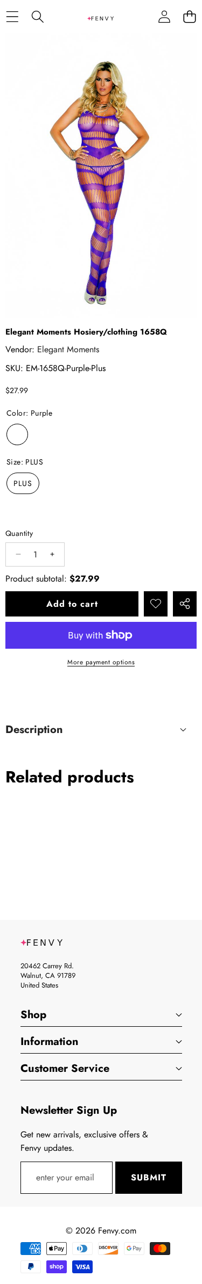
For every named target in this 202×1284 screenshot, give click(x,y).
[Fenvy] (101, 16)
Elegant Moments (68, 349)
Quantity (19, 533)
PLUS (22, 483)
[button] (189, 16)
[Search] (37, 16)
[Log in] (164, 16)
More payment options (101, 662)
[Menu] (12, 16)
